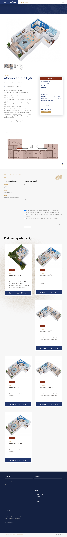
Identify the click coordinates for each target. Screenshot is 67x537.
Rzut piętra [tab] (9, 132)
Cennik (39, 499)
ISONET (21, 534)
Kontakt (39, 501)
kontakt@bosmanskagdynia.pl (11, 197)
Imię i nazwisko (27, 184)
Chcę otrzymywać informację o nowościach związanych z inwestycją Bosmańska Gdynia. (44, 215)
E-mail (25, 192)
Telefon (46, 184)
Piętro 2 (6, 75)
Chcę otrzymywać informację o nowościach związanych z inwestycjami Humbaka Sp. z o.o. (42, 219)
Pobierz (46, 111)
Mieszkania (40, 494)
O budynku (39, 496)
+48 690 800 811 (8, 192)
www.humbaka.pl (8, 522)
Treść (25, 199)
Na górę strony (59, 534)
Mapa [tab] (17, 132)
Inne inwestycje (41, 498)
